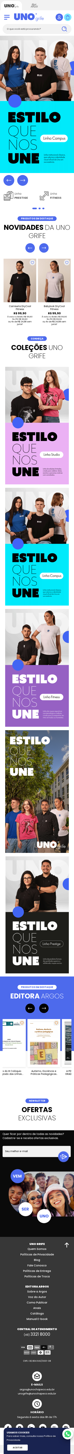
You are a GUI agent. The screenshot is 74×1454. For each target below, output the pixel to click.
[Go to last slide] (30, 248)
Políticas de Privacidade (37, 1255)
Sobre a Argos (37, 1292)
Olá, (59, 17)
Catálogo (37, 1314)
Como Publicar (37, 1303)
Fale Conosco (37, 1266)
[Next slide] (22, 180)
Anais (37, 1308)
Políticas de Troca (37, 1277)
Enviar (63, 1157)
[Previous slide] (8, 180)
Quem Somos (37, 1249)
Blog (37, 1260)
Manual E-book (37, 1319)
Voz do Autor (37, 1297)
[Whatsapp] (67, 1434)
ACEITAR (17, 1447)
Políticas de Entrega (37, 1271)
